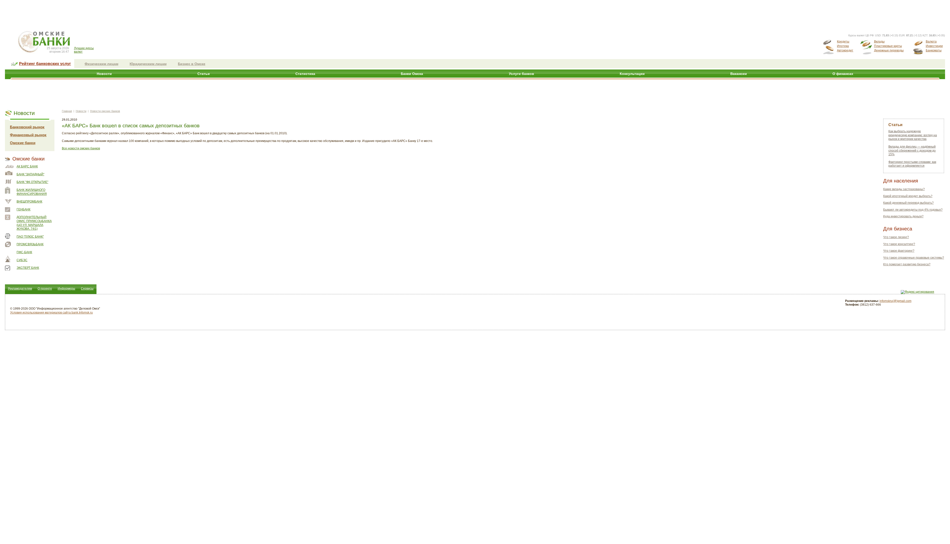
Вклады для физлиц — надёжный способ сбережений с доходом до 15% (912, 150)
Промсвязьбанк (30, 244)
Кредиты (843, 41)
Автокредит (845, 50)
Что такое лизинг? (896, 237)
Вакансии (738, 74)
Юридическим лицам (148, 64)
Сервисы (87, 288)
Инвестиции (934, 46)
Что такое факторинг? (898, 250)
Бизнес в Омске (191, 64)
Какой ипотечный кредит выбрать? (907, 196)
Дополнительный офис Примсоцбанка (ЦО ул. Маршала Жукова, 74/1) (34, 222)
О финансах (842, 74)
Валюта (931, 41)
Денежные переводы (889, 50)
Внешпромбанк (29, 201)
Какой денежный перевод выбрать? (908, 202)
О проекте (45, 288)
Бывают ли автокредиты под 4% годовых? (913, 209)
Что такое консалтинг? (899, 244)
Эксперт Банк (28, 268)
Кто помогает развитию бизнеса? (906, 264)
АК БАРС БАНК (27, 166)
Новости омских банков (105, 111)
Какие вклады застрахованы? (904, 189)
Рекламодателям (20, 288)
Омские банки (22, 143)
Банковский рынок (27, 127)
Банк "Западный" (30, 174)
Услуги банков (521, 74)
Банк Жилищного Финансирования (32, 192)
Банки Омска (412, 74)
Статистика (305, 74)
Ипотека (843, 46)
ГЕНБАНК (23, 209)
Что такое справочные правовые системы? (913, 257)
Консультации (632, 74)
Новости (104, 74)
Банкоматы (934, 50)
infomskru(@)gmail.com (895, 301)
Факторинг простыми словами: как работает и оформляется (912, 164)
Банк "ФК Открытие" (32, 182)
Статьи (203, 74)
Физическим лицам (101, 64)
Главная (67, 111)
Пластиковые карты (888, 46)
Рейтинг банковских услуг (45, 64)
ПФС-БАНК (24, 252)
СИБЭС (22, 260)
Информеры (66, 288)
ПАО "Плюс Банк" (30, 236)
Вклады (879, 41)
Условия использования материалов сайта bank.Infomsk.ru (51, 312)
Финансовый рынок (28, 135)
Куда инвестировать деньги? (903, 216)
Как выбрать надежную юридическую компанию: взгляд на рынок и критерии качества (912, 135)
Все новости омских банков (81, 148)
